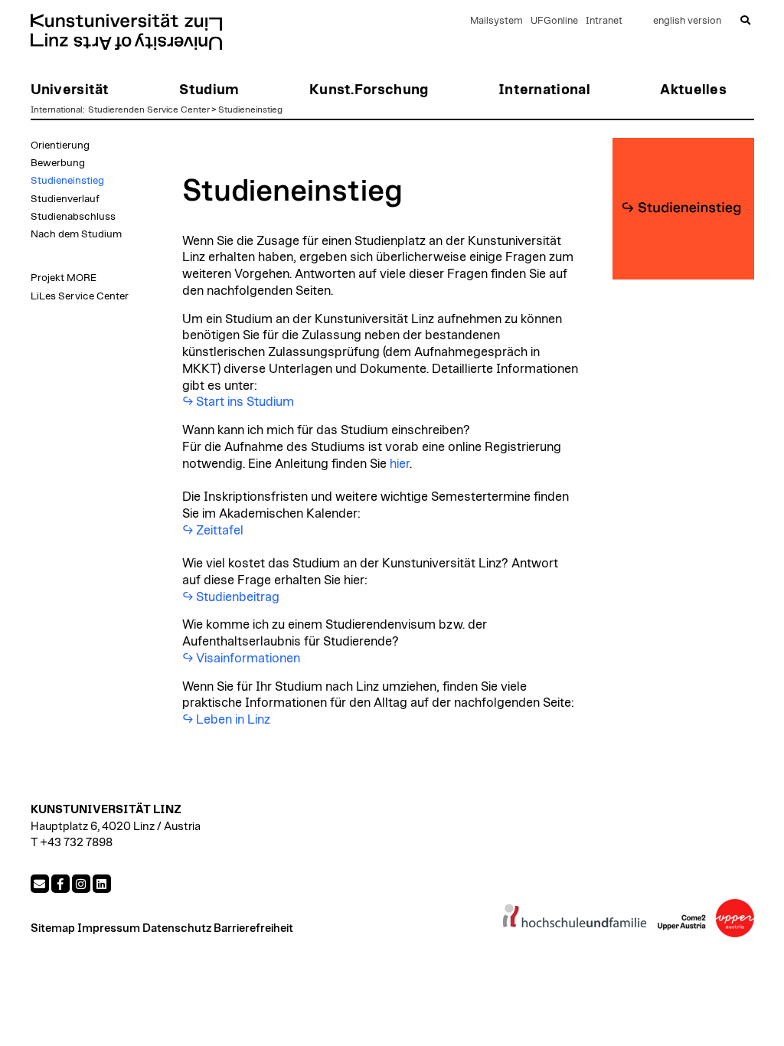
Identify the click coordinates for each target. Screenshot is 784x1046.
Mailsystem (496, 21)
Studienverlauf (65, 199)
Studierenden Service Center (149, 109)
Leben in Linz (233, 720)
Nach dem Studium (76, 234)
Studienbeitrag (237, 597)
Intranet (604, 21)
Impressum (108, 928)
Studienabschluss (73, 216)
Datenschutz (176, 928)
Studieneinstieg (250, 109)
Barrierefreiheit (253, 928)
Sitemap (53, 928)
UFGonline (554, 21)
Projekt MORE (63, 278)
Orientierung (60, 145)
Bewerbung (58, 163)
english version (687, 21)
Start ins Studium (245, 402)
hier (400, 464)
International (57, 109)
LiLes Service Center (80, 296)
